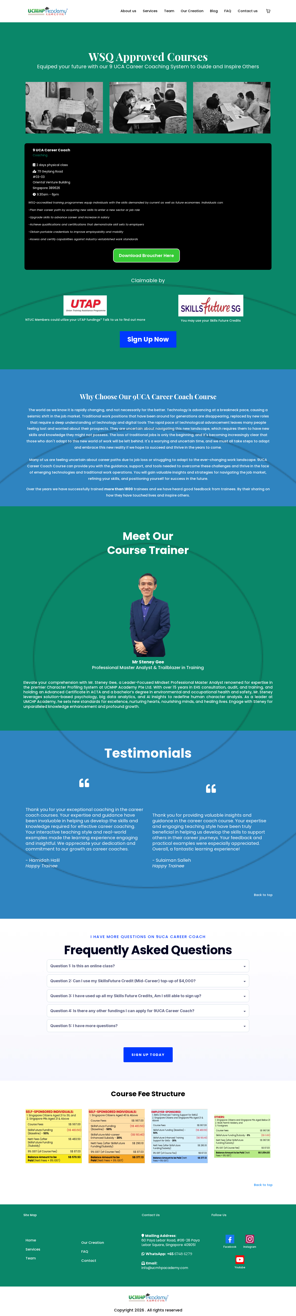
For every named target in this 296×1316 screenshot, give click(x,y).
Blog (214, 10)
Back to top (263, 895)
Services (150, 10)
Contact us (248, 10)
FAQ (227, 10)
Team (169, 10)
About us (128, 10)
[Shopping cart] (268, 11)
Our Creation (192, 10)
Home (31, 1240)
